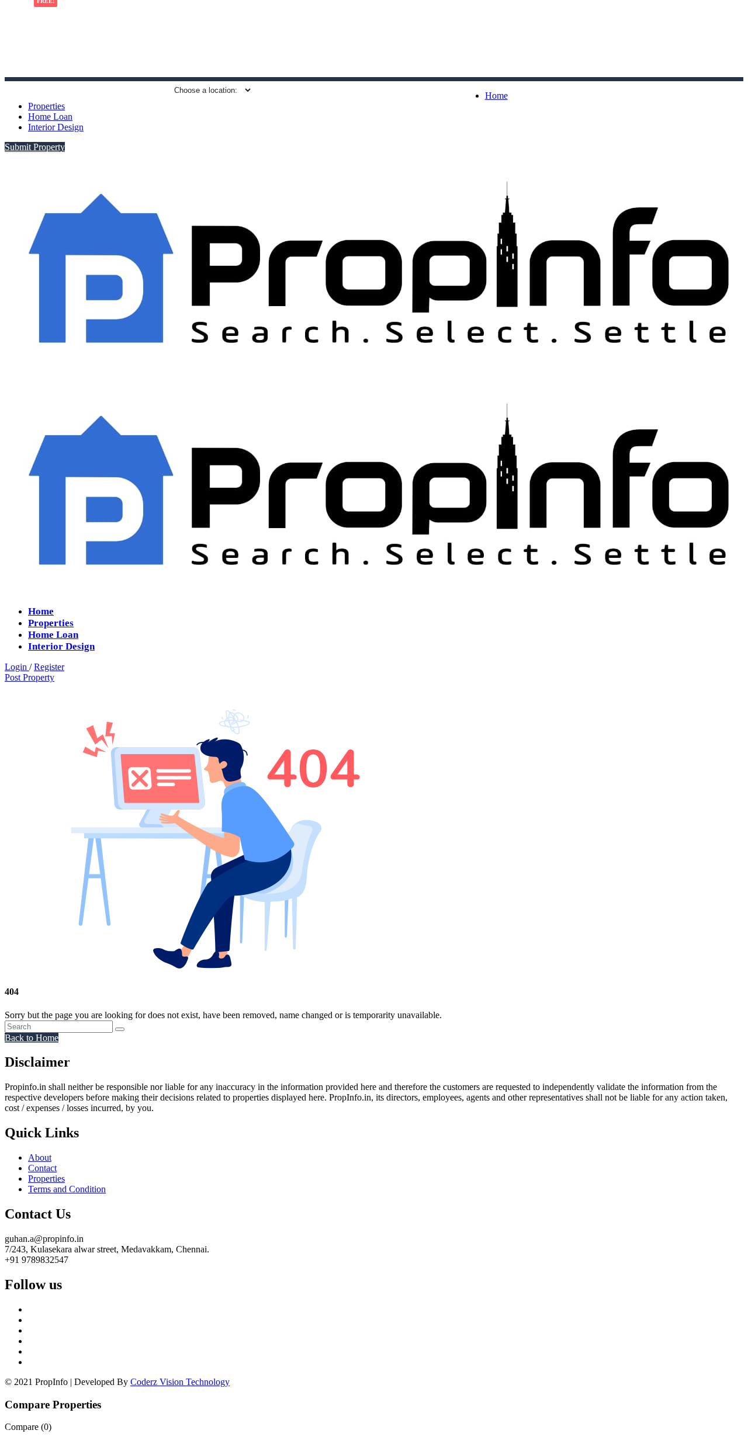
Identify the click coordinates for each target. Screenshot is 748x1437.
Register (49, 667)
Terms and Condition (67, 1189)
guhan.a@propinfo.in (118, 90)
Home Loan (50, 117)
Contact (42, 1168)
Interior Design (56, 127)
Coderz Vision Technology (180, 1382)
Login (17, 667)
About (39, 1157)
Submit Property (35, 147)
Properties (46, 106)
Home (496, 95)
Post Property (29, 677)
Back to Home (31, 1038)
